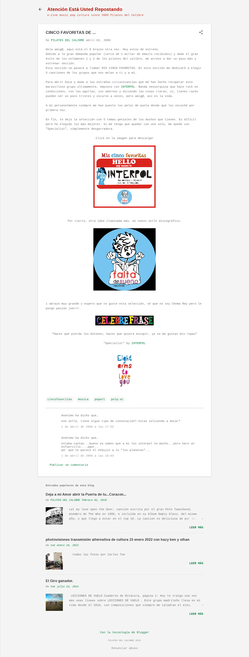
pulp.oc (117, 399)
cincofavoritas (59, 399)
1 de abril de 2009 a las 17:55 (87, 427)
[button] (201, 33)
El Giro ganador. (59, 581)
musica (83, 399)
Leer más (196, 527)
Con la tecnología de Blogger (124, 632)
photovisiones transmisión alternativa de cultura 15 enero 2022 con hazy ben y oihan (117, 540)
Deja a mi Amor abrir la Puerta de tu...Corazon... (86, 494)
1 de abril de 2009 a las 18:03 (87, 456)
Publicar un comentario (69, 465)
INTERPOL (128, 87)
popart (100, 399)
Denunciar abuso (124, 648)
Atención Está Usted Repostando (84, 9)
